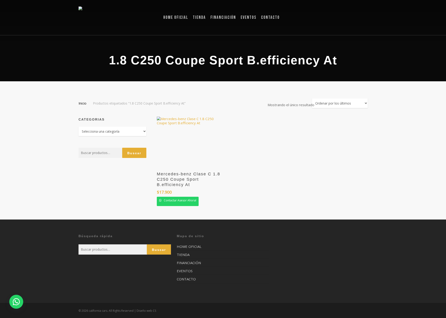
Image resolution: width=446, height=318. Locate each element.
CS (154, 311)
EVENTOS (185, 271)
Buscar (134, 153)
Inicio (82, 103)
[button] (16, 302)
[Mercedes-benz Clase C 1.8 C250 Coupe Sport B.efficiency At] (190, 142)
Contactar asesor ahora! (179, 200)
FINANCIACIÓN (189, 262)
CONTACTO (186, 279)
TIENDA (183, 254)
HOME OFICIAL (189, 246)
